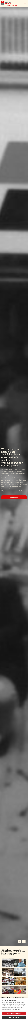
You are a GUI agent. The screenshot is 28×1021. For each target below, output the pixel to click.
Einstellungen (14, 1017)
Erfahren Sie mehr (16, 1009)
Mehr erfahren (14, 497)
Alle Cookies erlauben (14, 1013)
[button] (25, 3)
